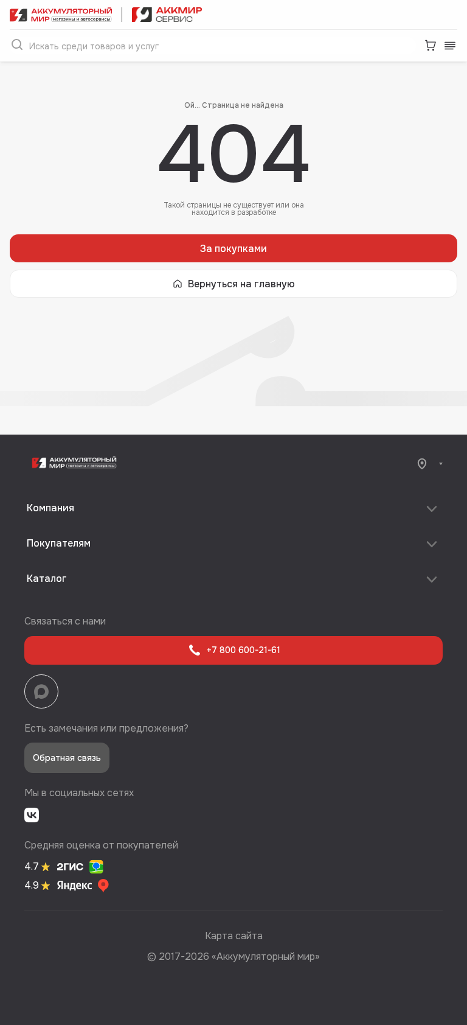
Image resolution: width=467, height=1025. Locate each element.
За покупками (233, 248)
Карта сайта (234, 935)
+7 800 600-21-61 (243, 650)
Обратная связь (67, 757)
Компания (50, 508)
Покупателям (59, 543)
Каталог (47, 578)
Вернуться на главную (241, 284)
